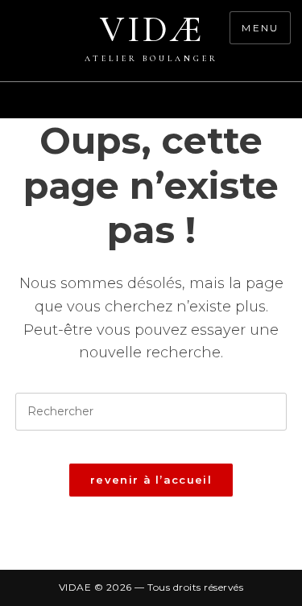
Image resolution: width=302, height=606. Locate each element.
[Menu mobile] (294, 108)
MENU (260, 28)
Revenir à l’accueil (151, 479)
